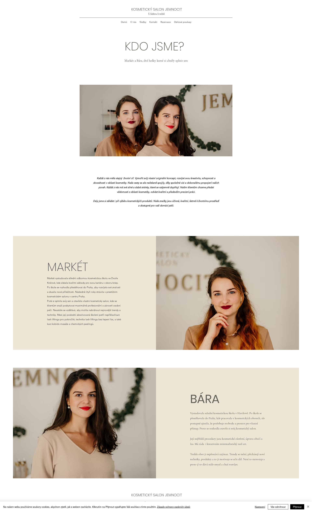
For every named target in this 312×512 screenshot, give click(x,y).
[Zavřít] (308, 506)
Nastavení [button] (260, 506)
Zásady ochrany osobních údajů (173, 506)
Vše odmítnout (278, 506)
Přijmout (297, 506)
